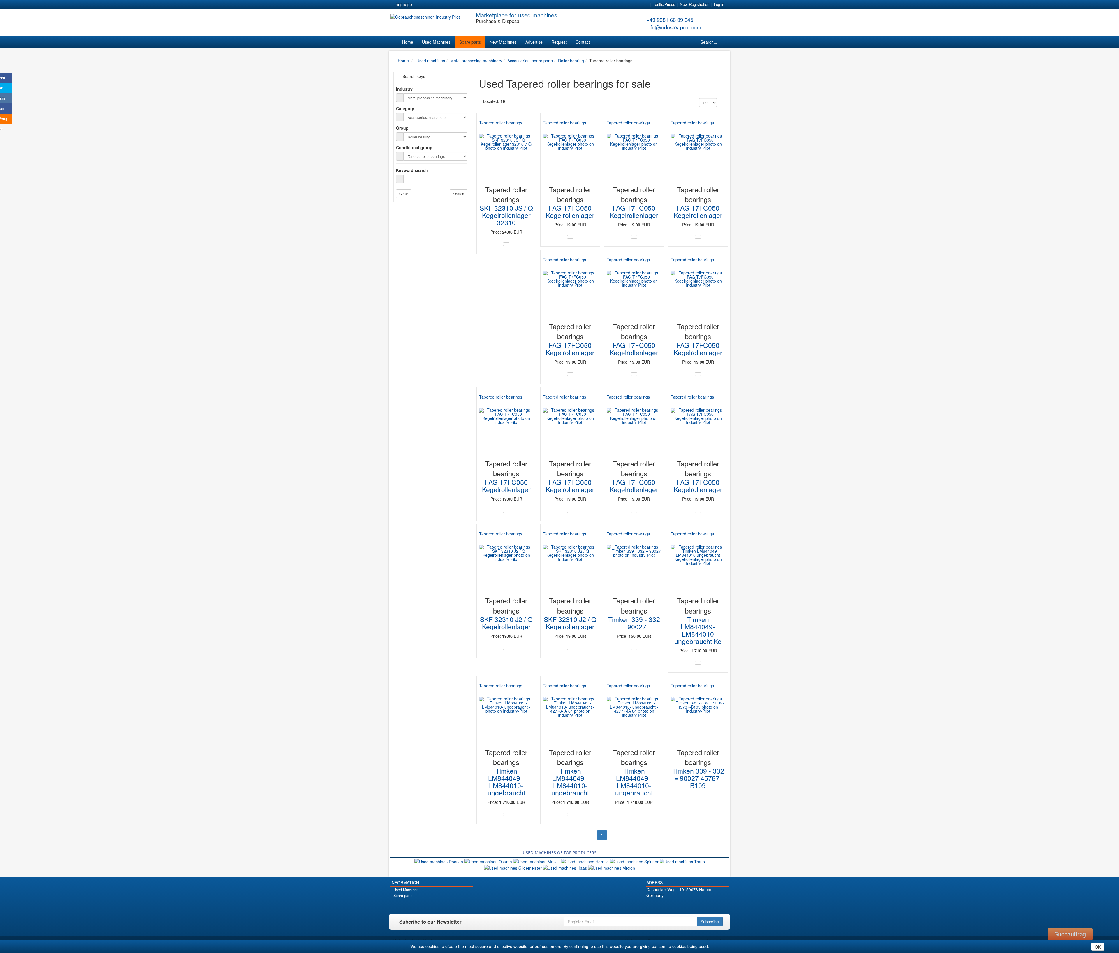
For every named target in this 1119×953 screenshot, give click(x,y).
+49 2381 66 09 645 (669, 19)
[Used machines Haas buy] (565, 867)
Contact (583, 42)
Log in (719, 4)
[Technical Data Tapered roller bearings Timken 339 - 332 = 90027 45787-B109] (698, 793)
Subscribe (710, 921)
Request (559, 42)
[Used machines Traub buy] (682, 861)
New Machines (503, 42)
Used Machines (436, 42)
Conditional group (414, 147)
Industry (404, 89)
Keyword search (412, 170)
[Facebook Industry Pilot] (667, 905)
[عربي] (472, 5)
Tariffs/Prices (664, 4)
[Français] (462, 5)
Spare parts (470, 42)
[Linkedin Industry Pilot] (697, 905)
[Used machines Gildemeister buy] (513, 867)
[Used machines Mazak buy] (537, 861)
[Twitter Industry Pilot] (677, 905)
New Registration (694, 4)
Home (407, 42)
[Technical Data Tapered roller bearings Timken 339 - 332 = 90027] (634, 648)
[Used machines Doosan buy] (439, 861)
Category (405, 108)
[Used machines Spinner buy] (635, 861)
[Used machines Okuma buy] (488, 861)
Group (402, 128)
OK (1098, 947)
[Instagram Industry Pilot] (707, 905)
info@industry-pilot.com (673, 27)
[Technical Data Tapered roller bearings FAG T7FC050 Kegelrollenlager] (570, 237)
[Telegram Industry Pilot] (687, 905)
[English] (430, 5)
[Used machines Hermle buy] (585, 861)
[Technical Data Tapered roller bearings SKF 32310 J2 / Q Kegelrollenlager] (506, 648)
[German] (420, 5)
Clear (403, 193)
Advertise (534, 42)
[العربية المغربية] (451, 5)
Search (458, 193)
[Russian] (441, 5)
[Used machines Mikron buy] (611, 867)
